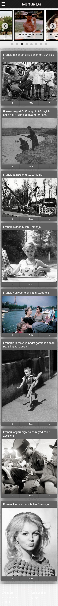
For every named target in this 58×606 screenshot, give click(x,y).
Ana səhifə (7, 592)
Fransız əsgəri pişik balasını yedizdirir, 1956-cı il (26, 434)
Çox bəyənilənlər (10, 597)
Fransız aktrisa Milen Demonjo (22, 227)
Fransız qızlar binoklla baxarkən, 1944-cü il (28, 56)
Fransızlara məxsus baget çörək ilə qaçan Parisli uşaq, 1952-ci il (29, 344)
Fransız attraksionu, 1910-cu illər (23, 174)
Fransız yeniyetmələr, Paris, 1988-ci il (26, 292)
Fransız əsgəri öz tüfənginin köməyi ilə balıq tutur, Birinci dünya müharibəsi (26, 113)
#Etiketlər (7, 602)
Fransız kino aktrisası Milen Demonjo (26, 504)
